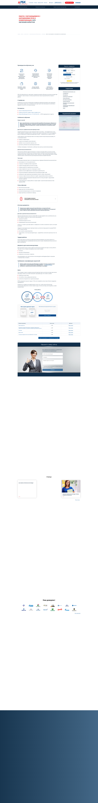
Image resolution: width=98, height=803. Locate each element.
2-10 (68, 70)
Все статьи (77, 499)
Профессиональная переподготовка (60, 7)
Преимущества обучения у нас (69, 91)
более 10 (73, 70)
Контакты (45, 2)
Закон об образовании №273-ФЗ (25, 110)
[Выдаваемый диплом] (69, 122)
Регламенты (65, 95)
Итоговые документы (67, 99)
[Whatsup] (79, 2)
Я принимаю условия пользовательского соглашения (69, 82)
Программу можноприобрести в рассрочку (31, 199)
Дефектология (21, 332)
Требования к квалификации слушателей (68, 106)
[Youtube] (78, 2)
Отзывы (35, 2)
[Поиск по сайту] (63, 3)
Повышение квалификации (40, 7)
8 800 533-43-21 (58, 2)
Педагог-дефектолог (22, 325)
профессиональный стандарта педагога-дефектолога (29, 112)
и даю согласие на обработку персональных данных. (70, 82)
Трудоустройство (66, 101)
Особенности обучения (67, 96)
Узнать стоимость (47, 315)
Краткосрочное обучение (22, 7)
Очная (73, 74)
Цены (64, 108)
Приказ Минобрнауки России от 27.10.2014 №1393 (29, 114)
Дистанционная (67, 74)
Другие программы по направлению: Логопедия (49, 337)
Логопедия (20, 330)
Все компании (77, 613)
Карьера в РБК (40, 2)
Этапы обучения (66, 98)
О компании (31, 2)
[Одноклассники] (77, 2)
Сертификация (77, 7)
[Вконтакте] (76, 2)
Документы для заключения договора (68, 103)
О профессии (65, 93)
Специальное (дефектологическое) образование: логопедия (28, 334)
